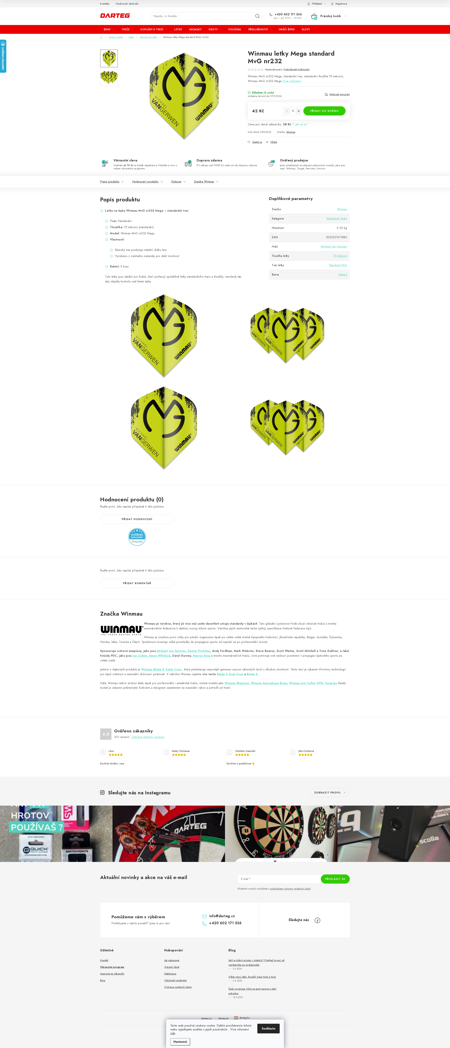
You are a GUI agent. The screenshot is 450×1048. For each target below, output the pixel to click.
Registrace (341, 3)
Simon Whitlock (160, 656)
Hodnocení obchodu (127, 3)
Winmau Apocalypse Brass (269, 683)
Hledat (257, 16)
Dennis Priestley (199, 651)
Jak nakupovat (171, 960)
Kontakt (104, 960)
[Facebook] (317, 920)
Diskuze (176, 182)
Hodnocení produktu (145, 182)
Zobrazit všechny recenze (148, 737)
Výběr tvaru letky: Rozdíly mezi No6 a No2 (252, 977)
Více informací (291, 81)
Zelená (342, 275)
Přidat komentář (137, 583)
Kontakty (104, 3)
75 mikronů (340, 256)
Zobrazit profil (327, 792)
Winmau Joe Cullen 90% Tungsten (313, 683)
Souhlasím (268, 1029)
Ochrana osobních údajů (178, 987)
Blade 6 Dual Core (230, 674)
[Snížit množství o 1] (287, 111)
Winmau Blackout (237, 683)
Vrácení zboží (171, 967)
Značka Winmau (204, 182)
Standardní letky (337, 219)
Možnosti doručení (340, 94)
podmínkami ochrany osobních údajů (290, 888)
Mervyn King (201, 656)
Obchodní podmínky (175, 980)
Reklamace (170, 973)
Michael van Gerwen (334, 247)
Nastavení (180, 1042)
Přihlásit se (335, 879)
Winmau (290, 132)
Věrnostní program (112, 967)
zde (172, 1033)
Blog (102, 980)
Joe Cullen (140, 656)
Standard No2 (338, 265)
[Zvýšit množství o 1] (298, 111)
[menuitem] (109, 29)
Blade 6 (252, 674)
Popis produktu (109, 182)
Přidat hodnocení (137, 519)
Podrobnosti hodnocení (297, 69)
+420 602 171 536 (288, 14)
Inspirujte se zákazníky (112, 973)
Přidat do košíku (324, 111)
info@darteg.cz (222, 916)
